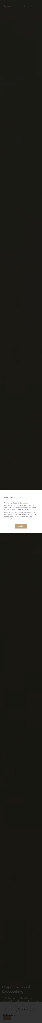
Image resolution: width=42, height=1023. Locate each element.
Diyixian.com (24, 503)
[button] (21, 526)
